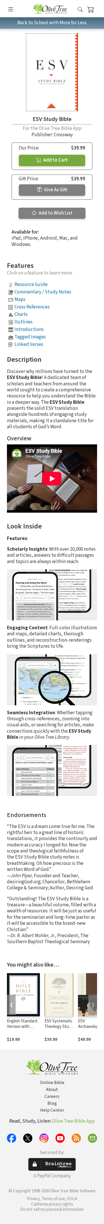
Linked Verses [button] (28, 344)
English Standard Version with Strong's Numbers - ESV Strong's (23, 1029)
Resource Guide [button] (31, 284)
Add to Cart (55, 160)
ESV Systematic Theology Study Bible (58, 1026)
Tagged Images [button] (30, 337)
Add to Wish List (55, 213)
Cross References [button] (32, 307)
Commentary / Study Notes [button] (42, 292)
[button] (80, 10)
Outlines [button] (23, 322)
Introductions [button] (29, 329)
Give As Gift (55, 189)
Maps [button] (19, 299)
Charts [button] (21, 314)
